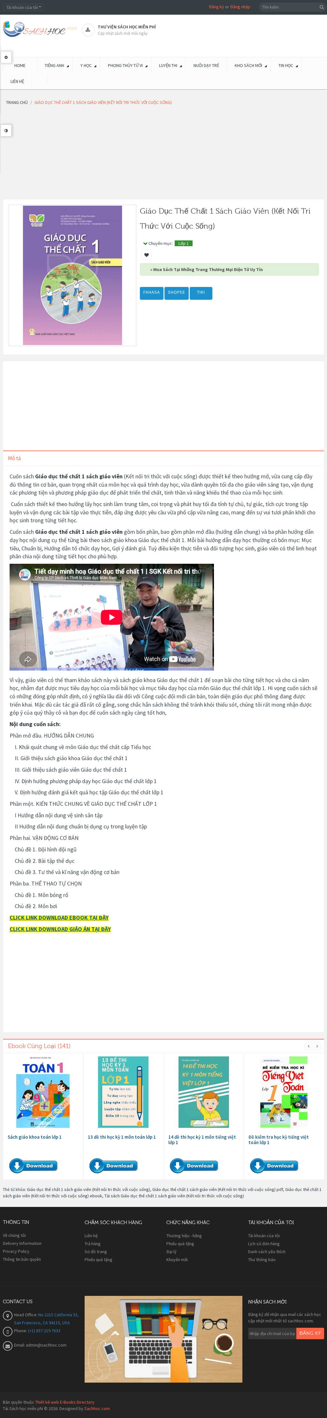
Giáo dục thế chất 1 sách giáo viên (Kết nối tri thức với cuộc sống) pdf (217, 1189)
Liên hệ (91, 1235)
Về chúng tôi (14, 1235)
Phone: (21, 1331)
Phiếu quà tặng (98, 1259)
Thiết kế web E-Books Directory (65, 1402)
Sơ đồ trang (96, 1251)
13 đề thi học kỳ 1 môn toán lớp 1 (122, 1137)
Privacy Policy (16, 1251)
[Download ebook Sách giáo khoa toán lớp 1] (43, 1092)
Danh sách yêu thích (266, 1251)
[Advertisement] (163, 154)
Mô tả (14, 458)
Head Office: (26, 1315)
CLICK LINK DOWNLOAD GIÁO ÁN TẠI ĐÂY (60, 929)
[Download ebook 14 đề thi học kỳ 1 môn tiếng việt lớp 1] (203, 1092)
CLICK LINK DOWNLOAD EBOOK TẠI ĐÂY (59, 917)
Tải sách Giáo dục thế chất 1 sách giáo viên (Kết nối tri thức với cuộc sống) (174, 1196)
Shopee (176, 292)
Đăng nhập (240, 7)
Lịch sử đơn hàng (264, 1243)
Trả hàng (93, 1243)
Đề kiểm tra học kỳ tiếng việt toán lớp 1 (278, 1139)
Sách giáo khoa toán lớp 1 (35, 1137)
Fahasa (151, 292)
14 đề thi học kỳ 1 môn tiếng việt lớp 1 (202, 1139)
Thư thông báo (262, 1259)
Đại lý (171, 1251)
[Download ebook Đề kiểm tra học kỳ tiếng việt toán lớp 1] (284, 1092)
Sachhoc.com (97, 1408)
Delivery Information (22, 1243)
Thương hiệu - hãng (184, 1235)
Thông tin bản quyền (22, 1259)
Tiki (201, 292)
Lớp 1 (184, 243)
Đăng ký (216, 7)
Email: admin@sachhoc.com (40, 1345)
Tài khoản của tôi (264, 1235)
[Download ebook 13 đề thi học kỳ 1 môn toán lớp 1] (123, 1092)
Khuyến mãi (177, 1259)
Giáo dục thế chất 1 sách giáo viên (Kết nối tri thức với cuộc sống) (88, 1189)
